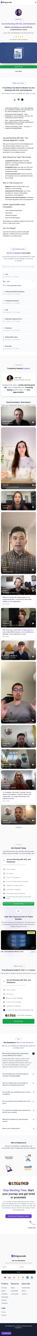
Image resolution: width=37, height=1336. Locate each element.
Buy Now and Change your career (18, 1216)
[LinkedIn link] (27, 1277)
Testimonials (26, 1288)
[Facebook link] (32, 1277)
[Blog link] (23, 1277)
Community (14, 1294)
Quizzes (4, 1300)
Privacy (3, 1315)
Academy (4, 1294)
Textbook (4, 1303)
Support (24, 1294)
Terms (3, 1312)
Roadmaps (4, 1297)
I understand (6, 1333)
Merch (24, 1291)
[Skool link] (9, 1277)
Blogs (13, 1288)
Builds (3, 1291)
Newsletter (14, 1291)
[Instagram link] (14, 1277)
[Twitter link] (18, 1277)
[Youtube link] (5, 1277)
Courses (4, 1288)
